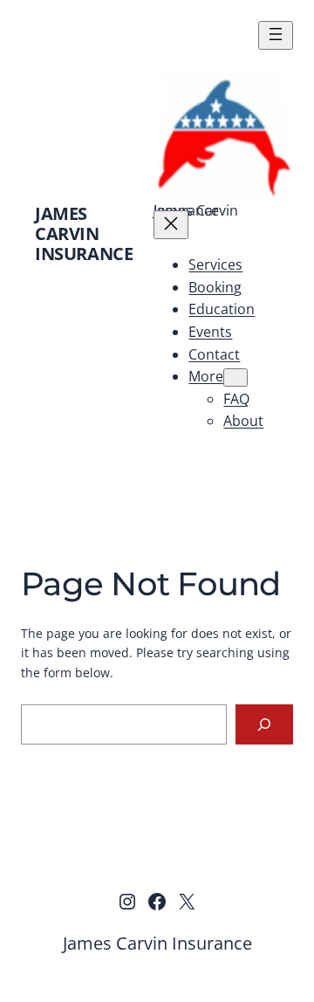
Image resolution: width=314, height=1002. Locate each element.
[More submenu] (235, 377)
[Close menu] (171, 224)
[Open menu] (275, 35)
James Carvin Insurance (84, 233)
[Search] (264, 724)
